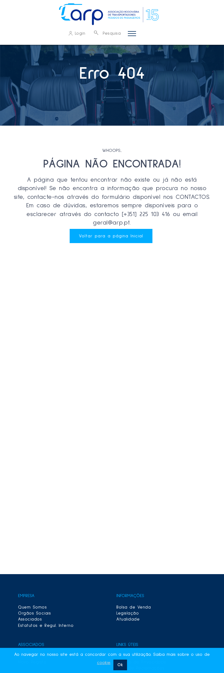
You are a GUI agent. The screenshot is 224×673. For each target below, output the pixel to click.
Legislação (127, 613)
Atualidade (128, 619)
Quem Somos (32, 607)
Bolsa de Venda (133, 607)
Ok (120, 665)
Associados (30, 619)
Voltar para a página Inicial (111, 236)
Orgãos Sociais (34, 613)
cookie (103, 662)
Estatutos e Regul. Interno (45, 625)
